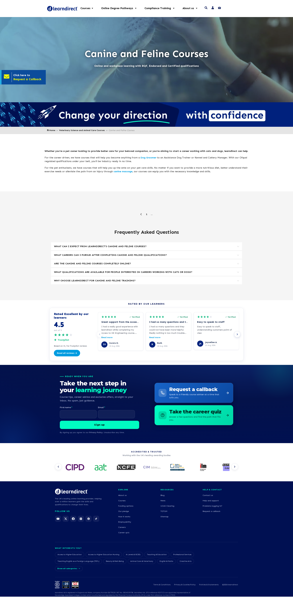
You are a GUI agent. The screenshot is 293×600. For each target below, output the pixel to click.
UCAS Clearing (167, 506)
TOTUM (164, 511)
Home (52, 130)
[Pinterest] (88, 519)
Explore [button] (123, 490)
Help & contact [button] (212, 490)
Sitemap (164, 516)
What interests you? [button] (68, 548)
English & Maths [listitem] (166, 561)
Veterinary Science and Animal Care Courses (82, 130)
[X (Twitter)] (66, 519)
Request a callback (211, 511)
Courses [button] (85, 8)
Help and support (211, 500)
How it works (124, 516)
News (163, 500)
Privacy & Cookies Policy (184, 585)
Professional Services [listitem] (182, 554)
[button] (120, 8)
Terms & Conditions (161, 585)
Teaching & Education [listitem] (157, 554)
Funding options (125, 506)
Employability (124, 522)
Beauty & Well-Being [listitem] (115, 561)
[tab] (146, 246)
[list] (146, 468)
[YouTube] (58, 519)
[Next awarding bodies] (234, 466)
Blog (163, 495)
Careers (122, 527)
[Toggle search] (206, 8)
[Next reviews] (237, 334)
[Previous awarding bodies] (58, 466)
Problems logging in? (212, 506)
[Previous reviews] (100, 334)
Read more (106, 337)
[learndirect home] (71, 491)
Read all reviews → (67, 353)
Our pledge (123, 511)
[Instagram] (81, 519)
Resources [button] (167, 490)
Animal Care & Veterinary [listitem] (141, 561)
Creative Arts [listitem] (185, 561)
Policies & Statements (209, 585)
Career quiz (123, 532)
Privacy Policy (96, 432)
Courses (121, 500)
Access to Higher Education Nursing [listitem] (103, 554)
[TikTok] (96, 519)
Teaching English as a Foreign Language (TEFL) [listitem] (78, 561)
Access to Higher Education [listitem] (70, 554)
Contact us (208, 495)
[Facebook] (73, 519)
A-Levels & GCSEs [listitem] (133, 554)
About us (122, 495)
